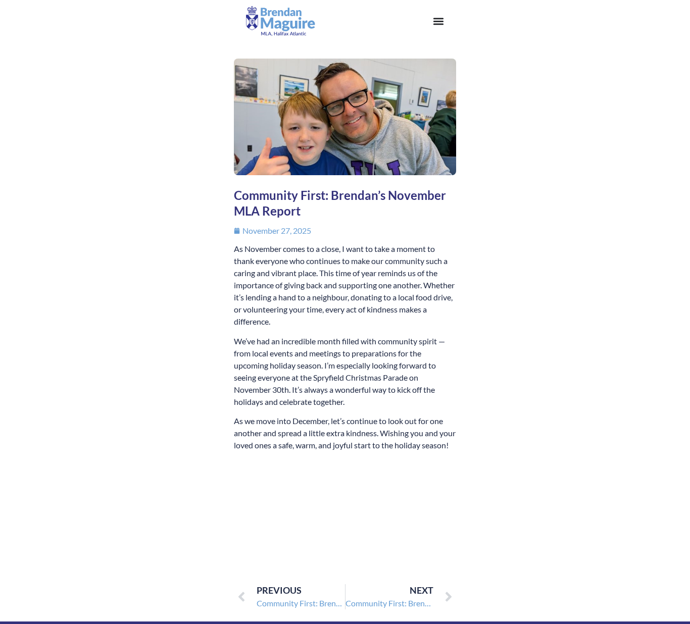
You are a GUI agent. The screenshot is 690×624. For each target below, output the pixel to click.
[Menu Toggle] (438, 21)
